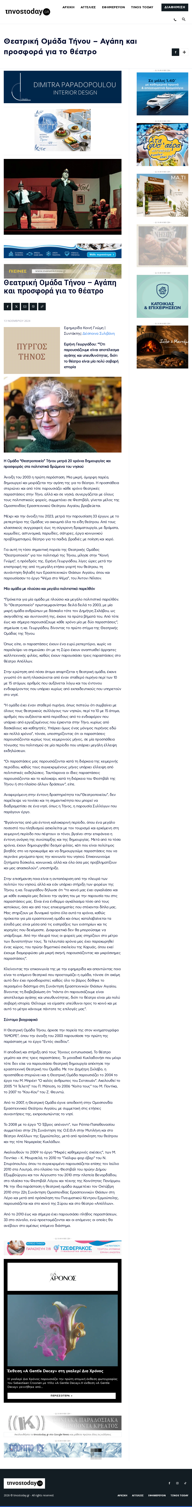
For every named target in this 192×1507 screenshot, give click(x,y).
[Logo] (27, 12)
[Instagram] (177, 1483)
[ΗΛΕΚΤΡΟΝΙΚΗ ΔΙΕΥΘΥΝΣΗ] (24, 306)
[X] (16, 306)
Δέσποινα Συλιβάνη (98, 333)
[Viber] (33, 306)
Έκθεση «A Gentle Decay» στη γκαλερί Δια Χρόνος (55, 1371)
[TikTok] (185, 1483)
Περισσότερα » (62, 1395)
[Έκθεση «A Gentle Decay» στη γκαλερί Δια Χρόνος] (63, 1330)
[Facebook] (175, 52)
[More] (184, 52)
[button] (183, 19)
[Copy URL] (42, 306)
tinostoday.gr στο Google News (51, 1434)
